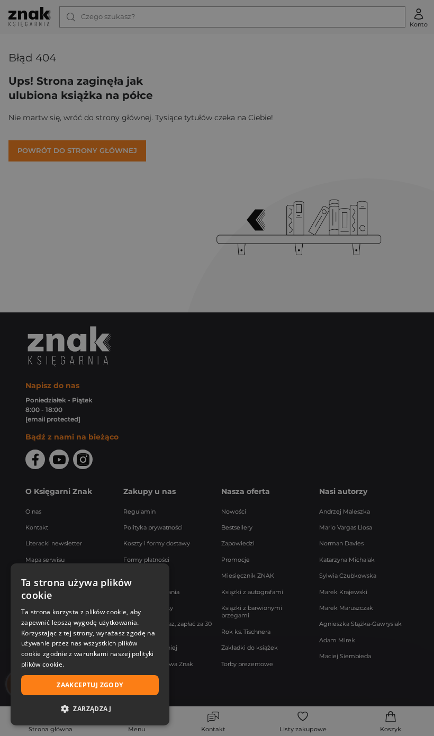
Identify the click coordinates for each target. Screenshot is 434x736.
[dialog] (90, 644)
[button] (90, 708)
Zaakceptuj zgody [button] (90, 684)
